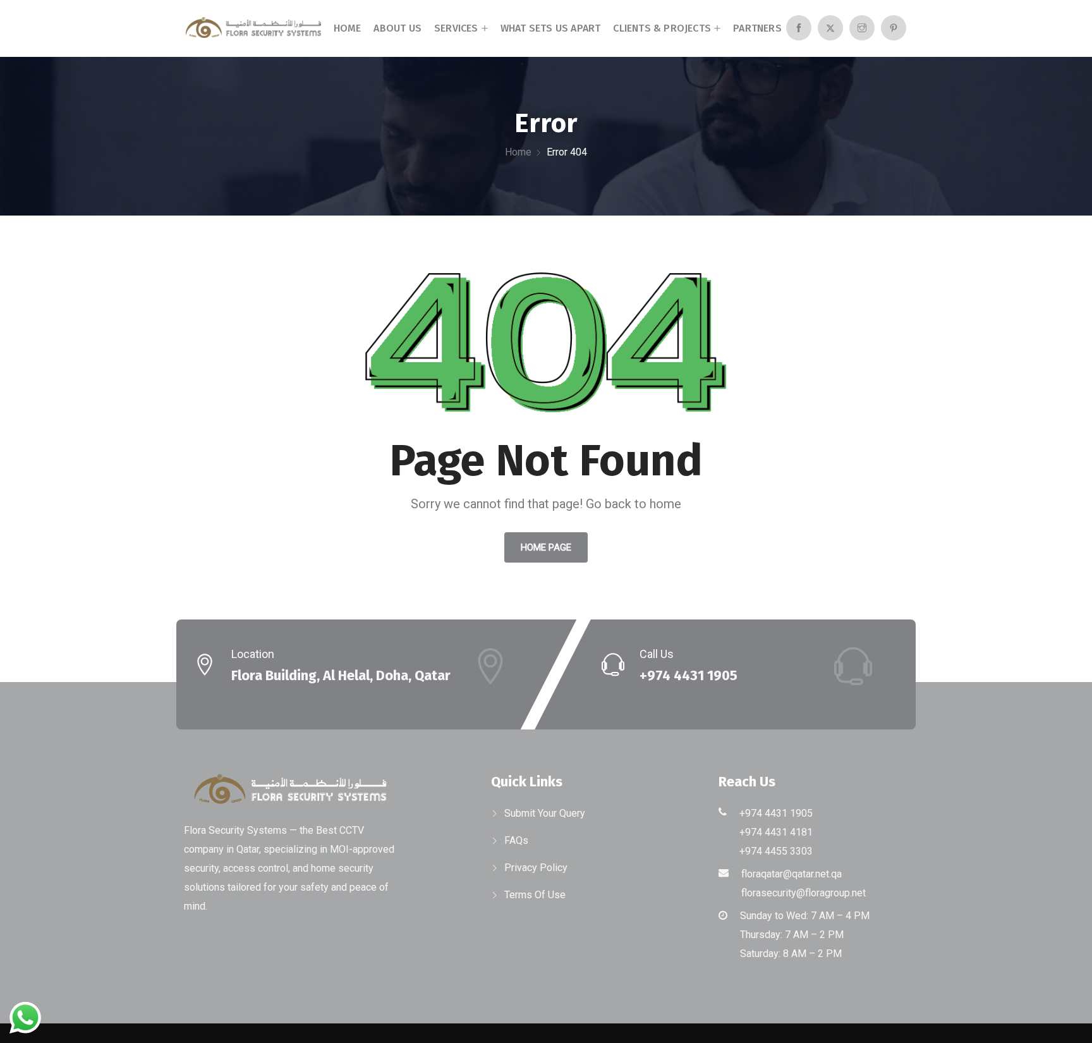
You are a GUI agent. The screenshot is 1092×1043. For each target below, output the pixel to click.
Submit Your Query (544, 813)
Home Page (546, 547)
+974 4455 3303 (776, 851)
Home (347, 28)
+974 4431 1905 (688, 675)
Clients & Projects (662, 28)
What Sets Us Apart (550, 28)
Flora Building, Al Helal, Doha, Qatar (341, 675)
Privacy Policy (535, 868)
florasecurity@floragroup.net (803, 893)
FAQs (516, 840)
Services (456, 28)
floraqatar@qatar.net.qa (791, 874)
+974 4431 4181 (776, 832)
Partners (757, 28)
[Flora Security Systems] (253, 28)
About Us (397, 28)
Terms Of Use (535, 895)
